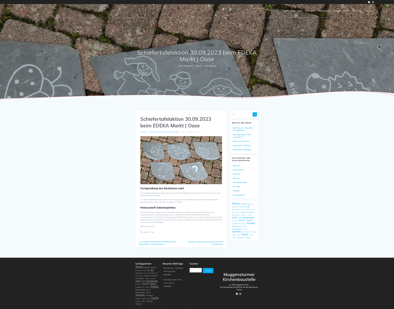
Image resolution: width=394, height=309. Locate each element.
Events (346, 11)
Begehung (250, 204)
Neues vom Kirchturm (241, 141)
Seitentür (245, 229)
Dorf (253, 209)
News (300, 11)
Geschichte (357, 11)
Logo (293, 11)
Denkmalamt (247, 209)
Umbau (234, 237)
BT (248, 206)
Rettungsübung (237, 226)
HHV (239, 218)
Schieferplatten (237, 229)
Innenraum (248, 217)
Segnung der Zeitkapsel (242, 145)
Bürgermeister (236, 209)
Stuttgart (234, 235)
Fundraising (250, 212)
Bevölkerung (235, 207)
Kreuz (250, 220)
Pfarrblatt (236, 186)
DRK (233, 212)
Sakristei (245, 226)
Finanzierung (324, 11)
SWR (238, 235)
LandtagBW (235, 223)
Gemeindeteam (236, 215)
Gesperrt (244, 215)
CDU (242, 209)
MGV (240, 223)
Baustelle (309, 11)
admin (144, 132)
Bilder (241, 207)
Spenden (336, 11)
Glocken (249, 215)
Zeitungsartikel (239, 195)
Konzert (242, 220)
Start (285, 11)
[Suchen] (255, 114)
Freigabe (243, 212)
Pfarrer (244, 223)
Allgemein (153, 132)
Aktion (146, 232)
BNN (245, 207)
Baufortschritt (238, 170)
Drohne (237, 212)
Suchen (192, 267)
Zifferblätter (247, 237)
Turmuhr (251, 235)
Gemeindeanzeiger (165, 132)
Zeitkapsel (240, 238)
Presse (251, 223)
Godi (234, 217)
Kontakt (369, 11)
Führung (236, 178)
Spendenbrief (246, 232)
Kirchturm (235, 220)
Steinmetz (253, 232)
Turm (152, 232)
